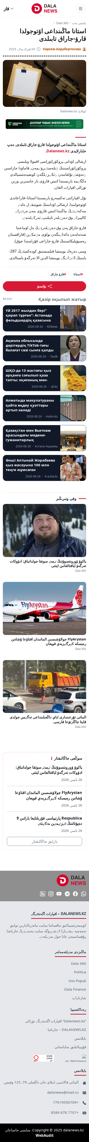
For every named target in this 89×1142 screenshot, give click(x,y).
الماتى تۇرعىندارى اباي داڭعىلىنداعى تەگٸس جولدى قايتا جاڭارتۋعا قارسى (48, 719)
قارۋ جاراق (57, 274)
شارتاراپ (79, 997)
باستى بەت (79, 23)
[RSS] (42, 893)
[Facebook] (75, 893)
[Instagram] (50, 893)
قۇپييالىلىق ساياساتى (70, 1046)
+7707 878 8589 (65, 1112)
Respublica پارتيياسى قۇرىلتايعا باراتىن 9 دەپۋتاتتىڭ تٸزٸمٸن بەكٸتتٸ (49, 821)
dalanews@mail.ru (63, 1092)
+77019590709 (66, 1102)
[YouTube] (58, 893)
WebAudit (45, 1135)
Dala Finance (75, 989)
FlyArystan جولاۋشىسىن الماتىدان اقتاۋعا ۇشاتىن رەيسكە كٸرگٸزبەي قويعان (48, 641)
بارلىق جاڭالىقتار (44, 841)
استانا (77, 274)
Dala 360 (62, 23)
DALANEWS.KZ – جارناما (67, 1029)
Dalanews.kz (58, 151)
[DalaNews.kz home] (44, 8)
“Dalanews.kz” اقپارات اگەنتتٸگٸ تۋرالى (55, 1021)
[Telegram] (67, 893)
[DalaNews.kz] (71, 880)
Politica (80, 972)
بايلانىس (80, 1038)
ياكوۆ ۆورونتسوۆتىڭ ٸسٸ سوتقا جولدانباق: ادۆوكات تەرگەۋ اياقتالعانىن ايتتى (48, 563)
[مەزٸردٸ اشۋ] (80, 8)
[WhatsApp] (83, 893)
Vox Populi (77, 980)
